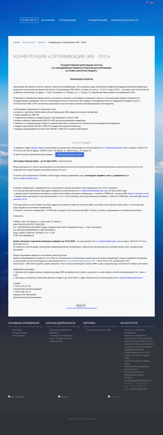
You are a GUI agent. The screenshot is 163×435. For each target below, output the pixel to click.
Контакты (128, 378)
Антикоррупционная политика (137, 381)
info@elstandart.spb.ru (139, 389)
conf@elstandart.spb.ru (114, 148)
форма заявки (38, 148)
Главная (16, 42)
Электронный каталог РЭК (99, 330)
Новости (42, 42)
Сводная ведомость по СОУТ (137, 352)
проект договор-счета (138, 194)
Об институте (29, 20)
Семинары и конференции (61, 336)
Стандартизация (97, 20)
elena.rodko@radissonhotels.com (80, 261)
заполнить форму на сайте (69, 155)
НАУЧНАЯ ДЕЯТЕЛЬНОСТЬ (124, 20)
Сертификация (67, 20)
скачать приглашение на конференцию (81, 308)
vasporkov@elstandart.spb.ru (93, 191)
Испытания (48, 20)
